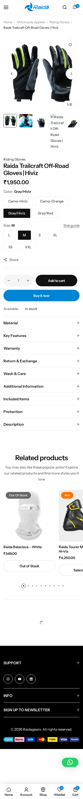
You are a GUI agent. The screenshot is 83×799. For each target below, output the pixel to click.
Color (17, 191)
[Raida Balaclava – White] (29, 515)
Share (13, 260)
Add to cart (56, 280)
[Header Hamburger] (8, 7)
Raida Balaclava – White (22, 547)
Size (9, 225)
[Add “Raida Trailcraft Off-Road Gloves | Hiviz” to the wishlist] (70, 45)
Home (7, 22)
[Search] (64, 7)
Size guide (71, 225)
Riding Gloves (59, 22)
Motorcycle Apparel (31, 22)
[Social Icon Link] (8, 679)
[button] (71, 73)
